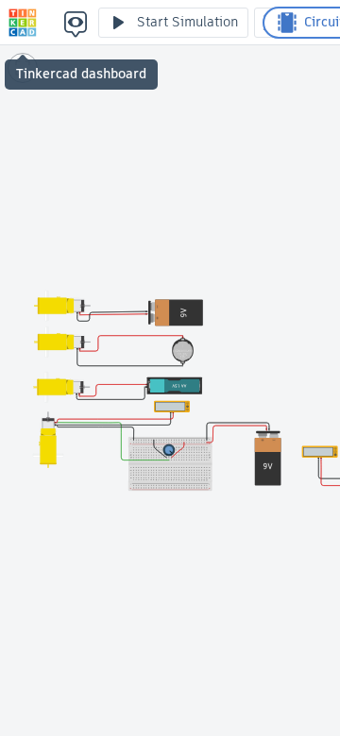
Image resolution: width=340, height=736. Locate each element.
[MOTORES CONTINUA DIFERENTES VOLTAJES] (22, 22)
